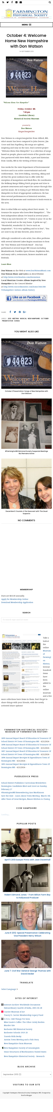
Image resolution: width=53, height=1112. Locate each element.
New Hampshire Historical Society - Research (24, 1056)
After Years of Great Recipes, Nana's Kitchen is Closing (25, 799)
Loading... (5, 815)
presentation (7, 321)
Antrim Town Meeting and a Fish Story (21, 1040)
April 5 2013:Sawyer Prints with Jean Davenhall (27, 859)
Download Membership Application (17, 602)
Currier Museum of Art (14, 1012)
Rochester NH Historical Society (18, 1029)
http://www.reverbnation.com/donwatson (21, 277)
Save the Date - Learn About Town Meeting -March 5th (25, 796)
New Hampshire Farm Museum (18, 1043)
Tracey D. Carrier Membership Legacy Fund (23, 1015)
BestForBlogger (26, 1095)
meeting (15, 318)
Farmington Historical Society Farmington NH (25, 1093)
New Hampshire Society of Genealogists (21, 1048)
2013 (9, 318)
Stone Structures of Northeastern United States (25, 1052)
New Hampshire (34, 318)
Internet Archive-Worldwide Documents (22, 1005)
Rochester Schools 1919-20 (16, 1033)
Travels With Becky (12, 1036)
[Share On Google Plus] (24, 312)
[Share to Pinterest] (20, 312)
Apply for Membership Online (14, 599)
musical (23, 318)
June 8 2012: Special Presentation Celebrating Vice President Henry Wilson (27, 934)
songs (17, 321)
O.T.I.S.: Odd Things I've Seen (17, 1019)
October (44, 318)
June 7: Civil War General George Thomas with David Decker (27, 972)
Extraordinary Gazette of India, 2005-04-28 (23, 1008)
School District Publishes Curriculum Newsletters (23, 783)
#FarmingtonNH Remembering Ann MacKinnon (22, 792)
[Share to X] (15, 312)
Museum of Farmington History (47, 657)
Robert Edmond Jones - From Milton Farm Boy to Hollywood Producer (27, 896)
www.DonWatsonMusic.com (38, 271)
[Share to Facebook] (10, 312)
